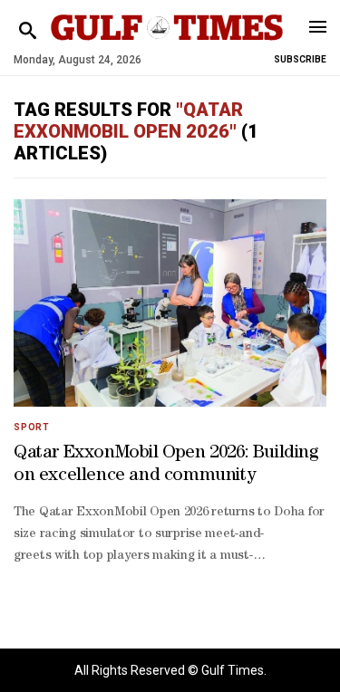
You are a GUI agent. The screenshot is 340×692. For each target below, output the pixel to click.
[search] (28, 31)
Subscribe (300, 59)
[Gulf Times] (167, 44)
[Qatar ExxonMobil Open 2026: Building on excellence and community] (170, 303)
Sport (32, 427)
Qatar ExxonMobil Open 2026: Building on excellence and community (166, 465)
